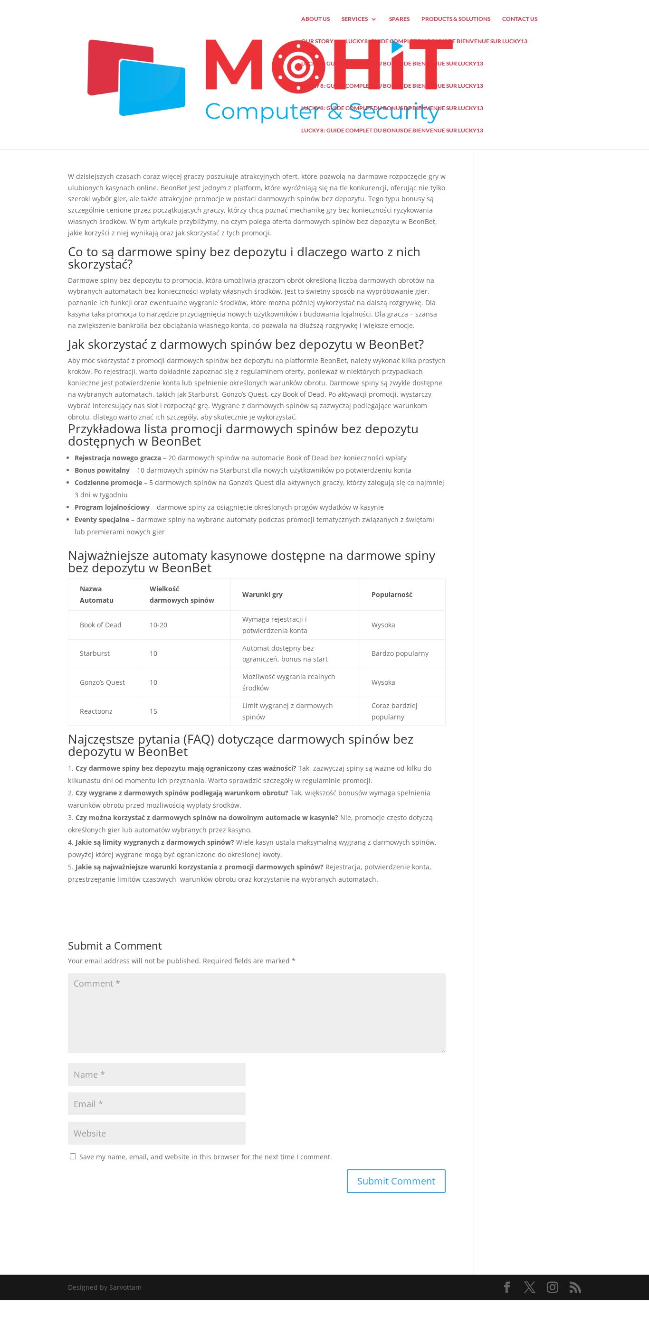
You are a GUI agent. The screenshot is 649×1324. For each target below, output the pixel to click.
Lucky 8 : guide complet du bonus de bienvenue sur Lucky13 (436, 41)
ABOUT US (315, 19)
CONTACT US (519, 19)
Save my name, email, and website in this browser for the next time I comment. (205, 1156)
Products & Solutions (455, 19)
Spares (399, 19)
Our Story (317, 41)
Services (355, 19)
